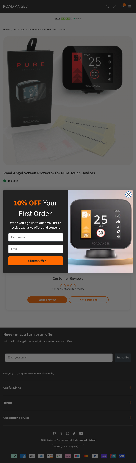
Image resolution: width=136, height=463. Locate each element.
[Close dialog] (128, 194)
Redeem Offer (35, 261)
